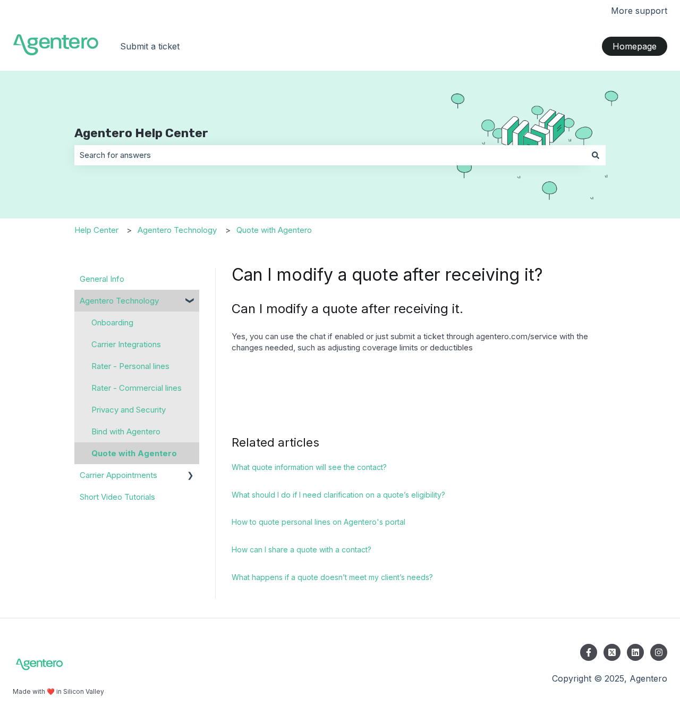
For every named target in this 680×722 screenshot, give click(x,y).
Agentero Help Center (141, 132)
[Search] (595, 155)
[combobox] (329, 155)
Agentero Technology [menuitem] (119, 301)
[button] (190, 302)
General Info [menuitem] (102, 279)
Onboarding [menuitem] (112, 322)
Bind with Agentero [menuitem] (125, 431)
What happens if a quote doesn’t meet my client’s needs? (332, 577)
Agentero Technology (177, 230)
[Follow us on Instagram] (658, 652)
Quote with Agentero (274, 230)
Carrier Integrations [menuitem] (126, 344)
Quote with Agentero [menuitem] (134, 453)
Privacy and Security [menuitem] (128, 410)
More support (639, 10)
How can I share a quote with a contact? (301, 549)
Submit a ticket (150, 46)
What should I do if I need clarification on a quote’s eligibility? (338, 494)
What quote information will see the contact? (309, 467)
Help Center (96, 230)
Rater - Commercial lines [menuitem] (136, 388)
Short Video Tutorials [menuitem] (117, 497)
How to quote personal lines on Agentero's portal (318, 521)
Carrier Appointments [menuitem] (118, 475)
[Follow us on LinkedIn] (635, 652)
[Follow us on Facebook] (588, 652)
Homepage (635, 46)
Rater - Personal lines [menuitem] (130, 366)
